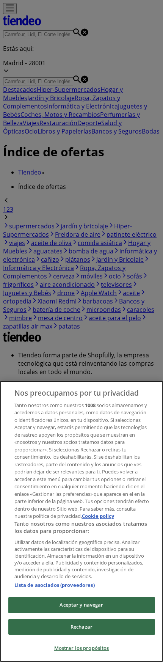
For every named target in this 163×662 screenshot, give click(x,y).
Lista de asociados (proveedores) (54, 585)
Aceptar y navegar (81, 604)
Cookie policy (98, 516)
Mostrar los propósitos (81, 648)
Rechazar (81, 626)
